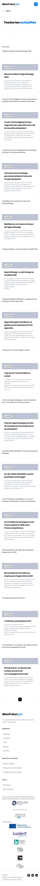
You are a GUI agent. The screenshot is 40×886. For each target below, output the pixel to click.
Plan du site (7, 785)
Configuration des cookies (12, 772)
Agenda (5, 747)
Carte (5, 742)
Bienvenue (6, 734)
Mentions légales (9, 764)
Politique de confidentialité (12, 768)
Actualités (6, 738)
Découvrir (6, 751)
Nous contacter (8, 789)
